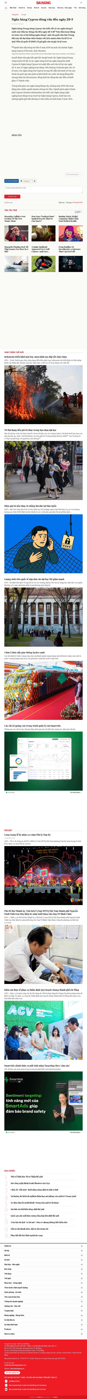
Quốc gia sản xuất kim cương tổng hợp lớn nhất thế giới (35, 1215)
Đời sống (82, 8)
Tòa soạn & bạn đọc (12, 1297)
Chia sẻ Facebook (12, 181)
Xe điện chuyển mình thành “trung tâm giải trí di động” (35, 1202)
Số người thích (78, 202)
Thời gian (69, 202)
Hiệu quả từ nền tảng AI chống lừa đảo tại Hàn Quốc (30, 505)
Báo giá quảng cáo (12, 1372)
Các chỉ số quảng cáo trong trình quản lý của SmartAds (32, 725)
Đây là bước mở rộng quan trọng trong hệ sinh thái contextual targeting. (32, 1069)
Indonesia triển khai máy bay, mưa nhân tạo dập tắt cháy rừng (35, 356)
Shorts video (9, 1334)
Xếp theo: (62, 202)
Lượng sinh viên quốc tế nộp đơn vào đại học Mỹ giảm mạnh (34, 579)
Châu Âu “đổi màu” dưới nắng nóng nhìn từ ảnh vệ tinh (34, 1189)
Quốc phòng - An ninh (12, 1292)
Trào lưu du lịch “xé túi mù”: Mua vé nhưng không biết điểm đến (39, 1222)
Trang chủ (15, 14)
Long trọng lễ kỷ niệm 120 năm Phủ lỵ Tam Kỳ (27, 834)
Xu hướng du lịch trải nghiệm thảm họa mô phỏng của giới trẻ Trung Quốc (43, 1196)
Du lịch (43, 8)
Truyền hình (9, 1311)
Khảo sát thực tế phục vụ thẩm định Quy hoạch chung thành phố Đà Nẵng (41, 989)
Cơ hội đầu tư (9, 1320)
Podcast (7, 1329)
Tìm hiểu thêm (75, 792)
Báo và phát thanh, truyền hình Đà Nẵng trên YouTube (27, 1389)
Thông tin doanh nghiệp (13, 1301)
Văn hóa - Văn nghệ (64, 8)
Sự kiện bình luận (11, 1325)
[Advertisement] (43, 118)
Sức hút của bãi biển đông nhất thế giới (27, 1209)
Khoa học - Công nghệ (13, 1283)
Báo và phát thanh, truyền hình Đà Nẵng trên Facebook (27, 1385)
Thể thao (7, 1274)
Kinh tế (36, 8)
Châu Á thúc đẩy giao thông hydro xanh (24, 652)
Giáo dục (51, 8)
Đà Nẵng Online (14, 1381)
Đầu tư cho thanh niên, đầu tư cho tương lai (29, 1229)
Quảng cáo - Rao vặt (12, 1306)
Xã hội (29, 8)
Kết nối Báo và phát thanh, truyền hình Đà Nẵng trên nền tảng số (30, 1377)
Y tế (75, 8)
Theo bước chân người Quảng (16, 1288)
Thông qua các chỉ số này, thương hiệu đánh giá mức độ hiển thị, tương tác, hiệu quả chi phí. (40, 729)
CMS (40, 1397)
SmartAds (11, 792)
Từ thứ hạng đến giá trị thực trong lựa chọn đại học (30, 429)
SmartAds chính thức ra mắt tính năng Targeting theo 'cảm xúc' (37, 1065)
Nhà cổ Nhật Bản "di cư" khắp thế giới (27, 1176)
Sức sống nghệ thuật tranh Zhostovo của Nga (30, 1183)
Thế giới (23, 14)
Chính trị (21, 8)
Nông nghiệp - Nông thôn (14, 1315)
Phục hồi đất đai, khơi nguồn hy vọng (27, 1235)
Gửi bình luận (12, 196)
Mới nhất (13, 8)
